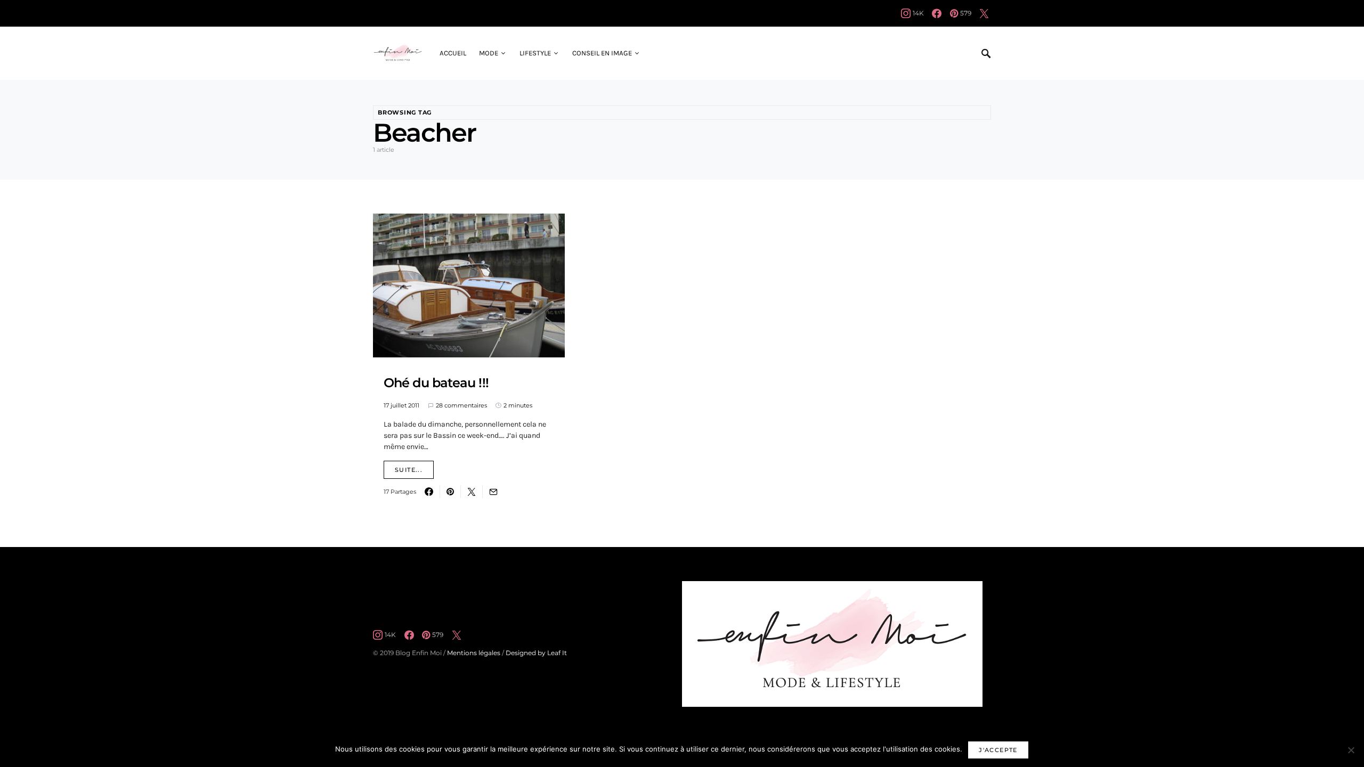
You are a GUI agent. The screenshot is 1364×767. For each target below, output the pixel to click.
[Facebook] (936, 13)
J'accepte (998, 750)
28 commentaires (461, 405)
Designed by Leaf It (536, 653)
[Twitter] (984, 13)
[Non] (1350, 750)
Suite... (409, 470)
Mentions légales (473, 653)
